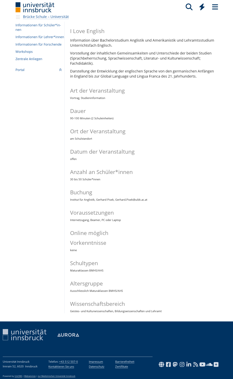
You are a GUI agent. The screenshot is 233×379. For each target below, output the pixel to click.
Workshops (24, 51)
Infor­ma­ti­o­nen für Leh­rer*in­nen (39, 37)
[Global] (202, 7)
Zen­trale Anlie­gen (28, 59)
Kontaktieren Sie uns (61, 366)
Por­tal (20, 70)
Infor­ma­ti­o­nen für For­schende (38, 44)
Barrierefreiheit (124, 361)
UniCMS (18, 376)
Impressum (96, 361)
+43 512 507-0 (68, 361)
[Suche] (189, 7)
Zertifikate (121, 366)
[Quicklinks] (202, 7)
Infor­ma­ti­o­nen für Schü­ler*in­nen (38, 27)
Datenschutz (96, 366)
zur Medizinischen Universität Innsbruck (56, 376)
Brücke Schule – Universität (46, 16)
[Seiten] (215, 7)
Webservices (30, 376)
